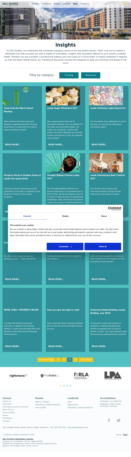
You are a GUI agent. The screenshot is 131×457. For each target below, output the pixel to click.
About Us (7, 401)
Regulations (72, 405)
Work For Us (8, 410)
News (75, 4)
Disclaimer (7, 418)
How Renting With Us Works (15, 407)
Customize (63, 246)
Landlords (66, 4)
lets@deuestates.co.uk (78, 427)
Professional (46, 4)
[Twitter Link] (119, 420)
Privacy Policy (9, 412)
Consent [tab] (27, 216)
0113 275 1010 (60, 427)
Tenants (57, 4)
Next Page (86, 360)
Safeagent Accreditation (111, 401)
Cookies (6, 421)
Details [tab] (65, 216)
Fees (69, 402)
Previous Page (46, 360)
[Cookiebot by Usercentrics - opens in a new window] (110, 208)
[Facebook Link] (109, 420)
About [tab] (104, 216)
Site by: (119, 435)
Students (35, 4)
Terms (5, 415)
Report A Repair (42, 402)
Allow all (103, 246)
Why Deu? (7, 404)
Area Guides (40, 407)
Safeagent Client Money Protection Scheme (110, 405)
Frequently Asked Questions (47, 405)
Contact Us (84, 4)
